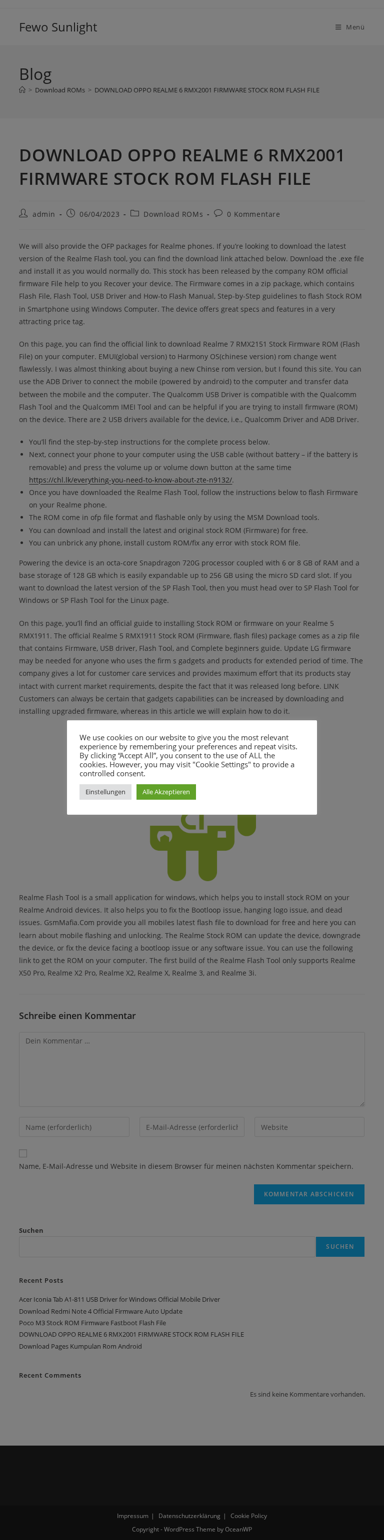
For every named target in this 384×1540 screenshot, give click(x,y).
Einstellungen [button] (106, 791)
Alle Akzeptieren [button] (166, 791)
